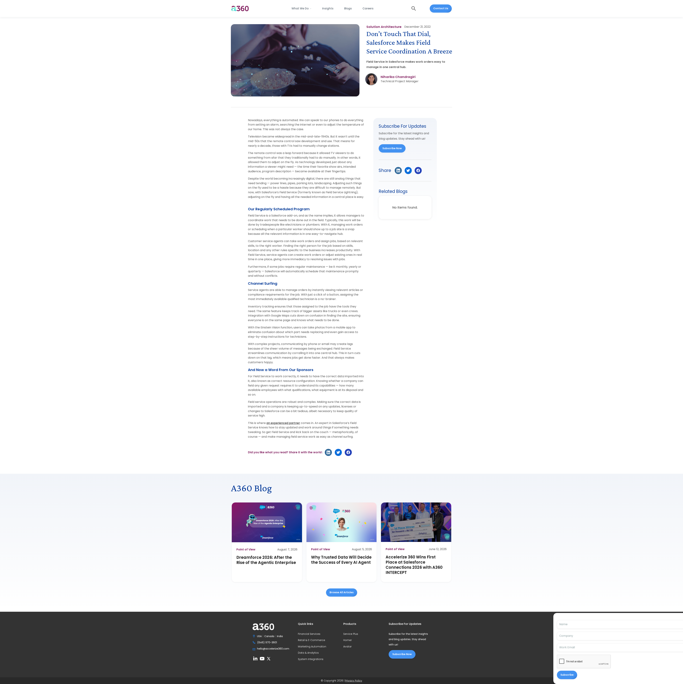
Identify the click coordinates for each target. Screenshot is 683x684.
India (280, 636)
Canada (269, 636)
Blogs (348, 8)
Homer (347, 640)
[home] (240, 8)
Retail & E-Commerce (311, 640)
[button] (301, 8)
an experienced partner (283, 423)
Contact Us (440, 8)
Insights (327, 8)
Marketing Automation (312, 646)
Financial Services (309, 634)
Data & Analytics (308, 652)
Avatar (347, 646)
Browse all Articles (342, 592)
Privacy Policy (353, 680)
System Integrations (310, 659)
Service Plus (350, 634)
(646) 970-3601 (267, 642)
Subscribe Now (392, 148)
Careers (368, 8)
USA (259, 636)
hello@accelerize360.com (273, 648)
